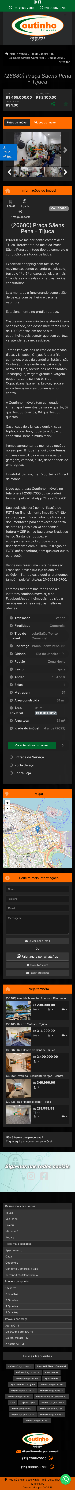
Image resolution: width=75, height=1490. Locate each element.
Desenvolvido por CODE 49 (37, 1487)
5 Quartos (11, 1312)
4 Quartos (11, 1306)
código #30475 (27, 1378)
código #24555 (53, 1402)
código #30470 (22, 1390)
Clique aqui (13, 1141)
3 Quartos (11, 1300)
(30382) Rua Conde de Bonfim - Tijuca (30, 1050)
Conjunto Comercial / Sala (21, 1268)
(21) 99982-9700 (55, 8)
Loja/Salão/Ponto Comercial (26, 57)
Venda (23, 53)
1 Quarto (10, 1288)
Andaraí (10, 1237)
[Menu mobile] (37, 28)
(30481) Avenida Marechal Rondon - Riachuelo (36, 998)
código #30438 (52, 1384)
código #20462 (51, 1414)
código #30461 (37, 1420)
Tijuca (9, 1212)
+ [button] (7, 803)
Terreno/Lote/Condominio (21, 1275)
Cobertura (11, 1262)
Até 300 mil (12, 1325)
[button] (64, 149)
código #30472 (23, 1414)
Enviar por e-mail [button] (39, 941)
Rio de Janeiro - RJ (42, 53)
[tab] (17, 122)
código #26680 (19, 1366)
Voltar (66, 61)
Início (12, 53)
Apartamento (13, 1250)
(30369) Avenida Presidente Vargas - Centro (34, 1076)
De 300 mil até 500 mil (19, 1331)
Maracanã (11, 1231)
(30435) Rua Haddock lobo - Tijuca (28, 1101)
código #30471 (19, 1396)
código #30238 (27, 1372)
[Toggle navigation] (65, 16)
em (22, 1384)
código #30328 (51, 1390)
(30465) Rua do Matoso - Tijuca (26, 1024)
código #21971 (22, 1408)
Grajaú (9, 1225)
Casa (8, 1256)
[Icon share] (35, 2)
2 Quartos (11, 1294)
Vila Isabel (11, 1219)
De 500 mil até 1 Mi (17, 1337)
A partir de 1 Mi (15, 1344)
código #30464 (51, 1408)
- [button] (7, 808)
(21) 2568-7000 (23, 8)
